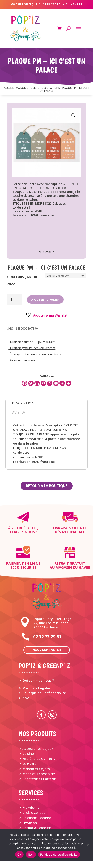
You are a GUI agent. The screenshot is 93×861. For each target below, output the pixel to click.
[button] (73, 115)
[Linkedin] (37, 383)
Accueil (9, 88)
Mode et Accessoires (39, 774)
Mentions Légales (36, 688)
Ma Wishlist (31, 807)
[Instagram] (49, 383)
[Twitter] (31, 383)
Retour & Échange (36, 828)
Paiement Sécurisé (37, 818)
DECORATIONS (51, 88)
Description (23, 403)
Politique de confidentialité (59, 854)
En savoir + (46, 251)
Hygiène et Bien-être (39, 758)
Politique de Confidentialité (44, 693)
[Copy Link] (62, 383)
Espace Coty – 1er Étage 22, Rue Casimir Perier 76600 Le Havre (53, 623)
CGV (25, 698)
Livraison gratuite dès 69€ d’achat (31, 348)
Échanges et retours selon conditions (35, 354)
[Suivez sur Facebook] (41, 714)
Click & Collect (33, 812)
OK (19, 854)
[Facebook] (24, 383)
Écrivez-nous (22, 532)
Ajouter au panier (45, 300)
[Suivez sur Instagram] (52, 714)
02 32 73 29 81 (47, 637)
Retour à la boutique (46, 485)
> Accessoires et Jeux (36, 748)
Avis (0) (18, 412)
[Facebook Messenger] (56, 383)
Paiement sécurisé (22, 360)
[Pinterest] (43, 383)
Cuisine (28, 753)
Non (31, 854)
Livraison (29, 823)
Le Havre (29, 763)
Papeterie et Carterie (39, 779)
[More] (68, 383)
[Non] (87, 845)
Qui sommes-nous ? (38, 680)
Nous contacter (46, 650)
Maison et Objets (36, 769)
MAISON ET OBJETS (27, 88)
